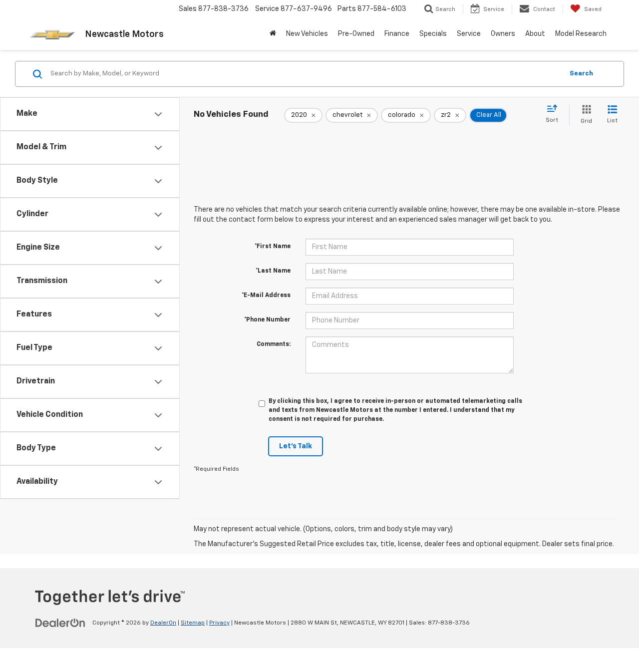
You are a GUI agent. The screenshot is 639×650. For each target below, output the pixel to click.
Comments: (274, 344)
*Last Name (273, 271)
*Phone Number (267, 320)
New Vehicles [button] (307, 33)
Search (581, 73)
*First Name (273, 247)
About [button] (535, 33)
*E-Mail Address (266, 296)
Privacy (219, 623)
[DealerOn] (60, 622)
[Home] (273, 34)
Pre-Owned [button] (356, 33)
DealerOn (163, 623)
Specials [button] (433, 33)
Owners (503, 33)
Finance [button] (396, 33)
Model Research (581, 33)
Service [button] (469, 33)
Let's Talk (295, 446)
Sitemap (193, 623)
